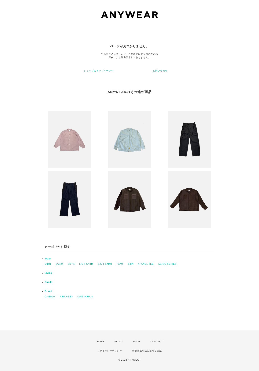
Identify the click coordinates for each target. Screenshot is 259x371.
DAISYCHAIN (85, 296)
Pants (120, 264)
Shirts (71, 264)
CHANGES (66, 296)
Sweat (59, 264)
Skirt (130, 264)
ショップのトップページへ (99, 70)
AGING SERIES (167, 264)
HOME (100, 341)
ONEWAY (50, 296)
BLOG (136, 341)
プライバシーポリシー (109, 350)
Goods (49, 282)
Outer (48, 264)
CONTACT (157, 341)
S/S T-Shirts (105, 264)
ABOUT (118, 341)
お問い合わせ (160, 70)
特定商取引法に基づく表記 (147, 350)
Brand (48, 291)
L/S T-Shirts (86, 264)
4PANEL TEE (146, 264)
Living (48, 273)
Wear (48, 258)
